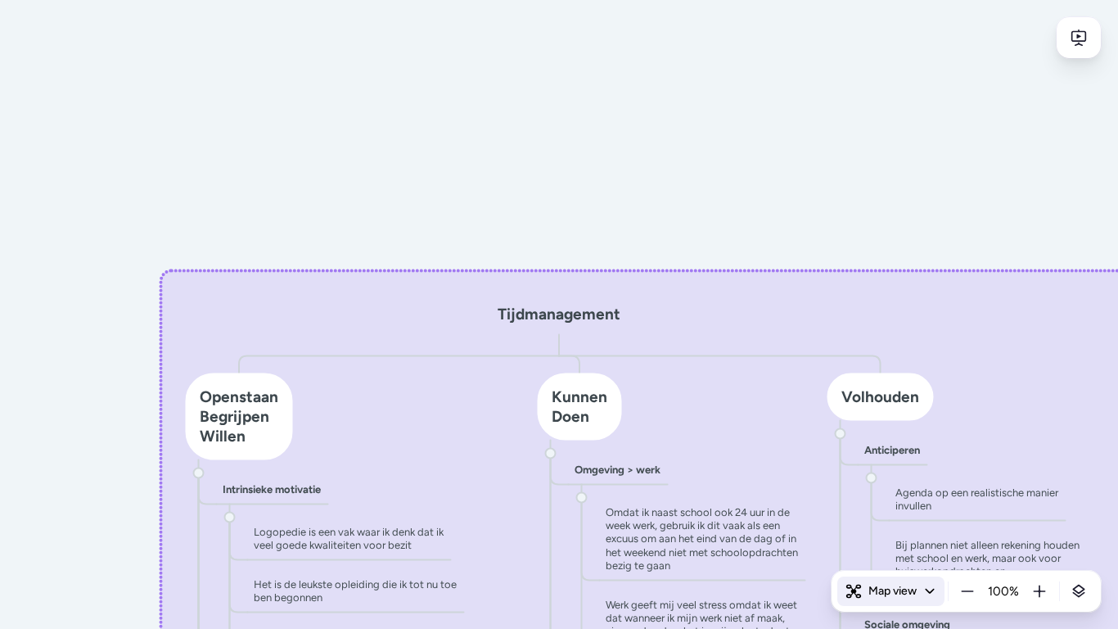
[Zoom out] (967, 591)
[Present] (1078, 37)
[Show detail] (1078, 591)
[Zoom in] (1039, 591)
